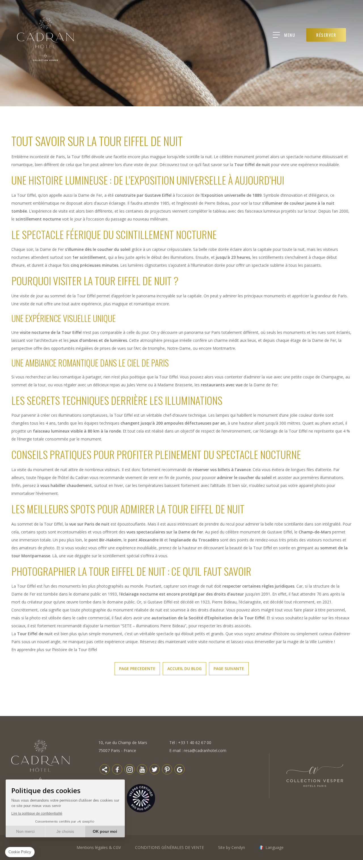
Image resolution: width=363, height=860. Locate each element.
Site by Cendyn (231, 847)
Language (274, 847)
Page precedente (137, 668)
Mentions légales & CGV (99, 847)
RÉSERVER (326, 35)
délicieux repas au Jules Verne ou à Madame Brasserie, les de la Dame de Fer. (185, 384)
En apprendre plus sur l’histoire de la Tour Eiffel (54, 649)
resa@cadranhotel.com (205, 750)
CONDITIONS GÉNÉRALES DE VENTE (169, 847)
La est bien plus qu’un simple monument (66, 633)
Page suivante (229, 668)
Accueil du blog (184, 668)
